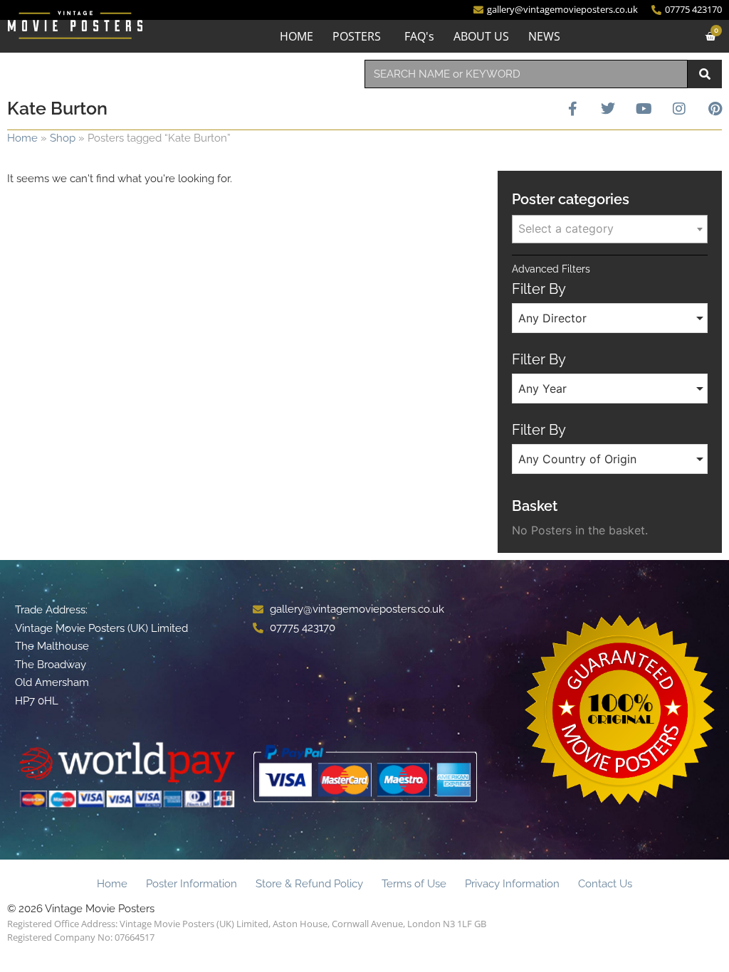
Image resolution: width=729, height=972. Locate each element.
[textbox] (610, 228)
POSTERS (356, 36)
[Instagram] (679, 109)
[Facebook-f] (572, 109)
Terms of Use (414, 883)
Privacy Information (512, 883)
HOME (296, 36)
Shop (62, 138)
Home (22, 138)
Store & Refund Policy (309, 883)
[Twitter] (608, 109)
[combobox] (526, 74)
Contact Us (605, 883)
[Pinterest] (715, 109)
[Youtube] (643, 109)
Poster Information (191, 883)
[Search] (705, 74)
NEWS (544, 36)
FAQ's (419, 36)
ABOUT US (481, 36)
